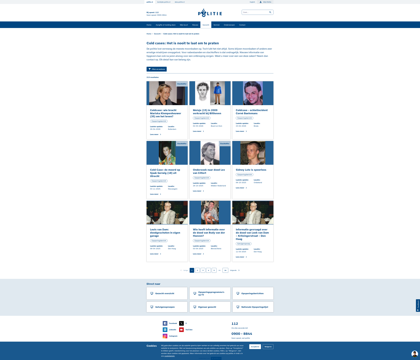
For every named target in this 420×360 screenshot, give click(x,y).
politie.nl (150, 2)
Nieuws (195, 25)
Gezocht (206, 25)
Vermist (217, 25)
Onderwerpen (229, 25)
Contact (242, 25)
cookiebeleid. (169, 356)
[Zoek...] (257, 13)
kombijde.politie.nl (163, 2)
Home (149, 25)
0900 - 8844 (241, 334)
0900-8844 (162, 15)
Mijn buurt (184, 25)
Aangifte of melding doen (166, 25)
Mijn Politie (267, 2)
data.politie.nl (180, 2)
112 (157, 12)
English (252, 2)
